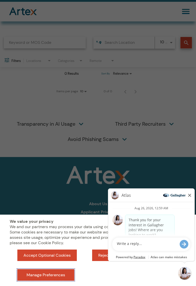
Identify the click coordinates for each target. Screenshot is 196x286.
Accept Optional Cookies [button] (47, 255)
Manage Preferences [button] (46, 275)
